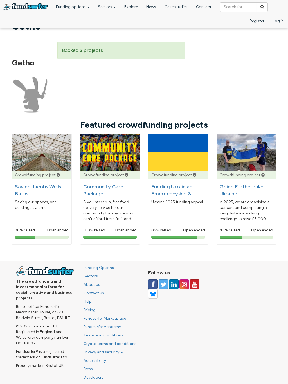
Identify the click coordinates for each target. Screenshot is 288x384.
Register (257, 21)
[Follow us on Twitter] (163, 284)
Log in (278, 21)
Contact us (94, 293)
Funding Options (99, 267)
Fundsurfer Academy (102, 326)
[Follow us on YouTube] (194, 284)
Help (88, 301)
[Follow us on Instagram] (184, 284)
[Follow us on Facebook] (153, 284)
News (151, 6)
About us (92, 284)
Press (88, 369)
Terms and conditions (103, 335)
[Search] (262, 7)
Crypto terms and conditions (110, 343)
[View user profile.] (30, 95)
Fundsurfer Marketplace (105, 318)
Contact (204, 6)
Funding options (71, 6)
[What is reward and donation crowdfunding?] (58, 175)
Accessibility (95, 360)
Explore (131, 6)
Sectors (105, 6)
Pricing (90, 310)
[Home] (25, 6)
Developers (94, 377)
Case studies (176, 6)
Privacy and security (102, 352)
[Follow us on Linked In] (174, 284)
